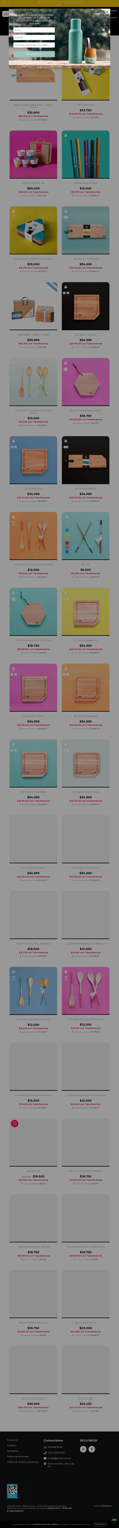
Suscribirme (34, 54)
